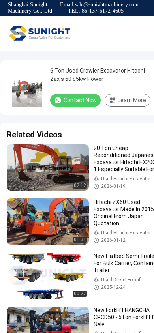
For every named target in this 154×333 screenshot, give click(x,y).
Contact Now (80, 100)
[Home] (39, 33)
